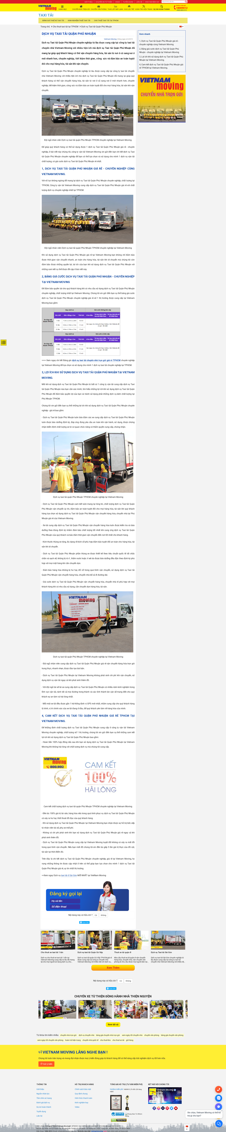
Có (96, 915)
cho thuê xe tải (118, 1040)
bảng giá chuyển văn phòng (172, 1035)
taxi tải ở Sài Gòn (69, 875)
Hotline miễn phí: (117, 1089)
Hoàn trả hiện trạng (143, 9)
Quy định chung (81, 1094)
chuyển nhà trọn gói (68, 1035)
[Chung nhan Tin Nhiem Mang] (135, 1115)
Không (103, 915)
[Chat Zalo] (218, 1098)
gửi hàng (129, 1040)
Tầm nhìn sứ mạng (44, 1098)
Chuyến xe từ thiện (104, 2)
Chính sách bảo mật (83, 1089)
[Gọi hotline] (218, 1089)
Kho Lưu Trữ (129, 9)
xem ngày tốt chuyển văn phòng (50, 1040)
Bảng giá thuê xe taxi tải (53, 20)
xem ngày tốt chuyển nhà (132, 1035)
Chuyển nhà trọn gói (81, 9)
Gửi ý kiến (47, 1064)
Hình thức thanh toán (83, 1098)
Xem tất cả (113, 1024)
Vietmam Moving (110, 39)
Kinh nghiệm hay (152, 2)
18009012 (127, 1089)
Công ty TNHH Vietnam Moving (57, 1126)
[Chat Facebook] (218, 1106)
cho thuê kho (105, 1040)
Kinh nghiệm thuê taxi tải (79, 20)
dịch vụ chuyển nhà (86, 1035)
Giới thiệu (88, 2)
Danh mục (63, 9)
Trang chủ (45, 26)
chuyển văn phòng (151, 1035)
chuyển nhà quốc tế (90, 1040)
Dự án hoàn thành (43, 1107)
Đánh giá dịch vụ (43, 1103)
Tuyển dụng (128, 2)
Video (117, 2)
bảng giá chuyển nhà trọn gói (108, 1035)
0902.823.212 (182, 10)
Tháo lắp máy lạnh (115, 9)
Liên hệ (139, 2)
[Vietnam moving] (47, 7)
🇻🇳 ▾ (181, 26)
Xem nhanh (144, 34)
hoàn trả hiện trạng (73, 1040)
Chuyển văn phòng (99, 9)
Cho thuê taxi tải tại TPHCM (106, 20)
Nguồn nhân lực (42, 1094)
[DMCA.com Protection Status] (119, 1120)
